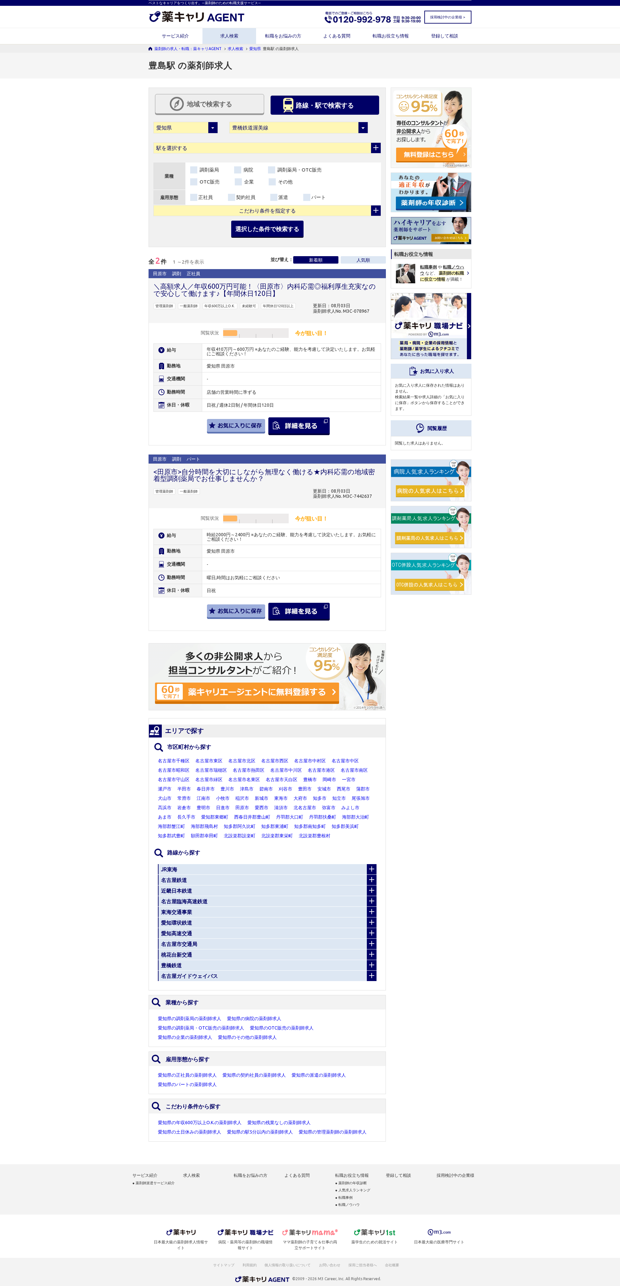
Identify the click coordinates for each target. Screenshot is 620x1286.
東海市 (281, 798)
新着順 (316, 260)
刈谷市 (285, 789)
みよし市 (350, 807)
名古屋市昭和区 (174, 770)
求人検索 (229, 35)
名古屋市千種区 (174, 760)
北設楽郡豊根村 (314, 835)
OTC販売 (209, 181)
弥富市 (329, 807)
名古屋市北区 (241, 760)
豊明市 (203, 807)
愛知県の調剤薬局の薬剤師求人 (189, 1018)
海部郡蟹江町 (171, 826)
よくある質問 (336, 35)
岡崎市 (329, 779)
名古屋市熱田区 (248, 770)
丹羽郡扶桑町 (322, 817)
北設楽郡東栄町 (277, 835)
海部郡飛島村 (204, 826)
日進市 (223, 807)
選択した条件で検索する (267, 228)
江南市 (203, 798)
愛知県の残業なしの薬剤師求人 (279, 1122)
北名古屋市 (305, 807)
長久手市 (186, 817)
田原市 (242, 807)
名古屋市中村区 (310, 760)
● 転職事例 (344, 1197)
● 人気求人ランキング (352, 1190)
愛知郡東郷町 (214, 817)
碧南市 (266, 789)
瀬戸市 (164, 789)
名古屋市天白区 (281, 779)
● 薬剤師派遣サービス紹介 (153, 1183)
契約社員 (245, 197)
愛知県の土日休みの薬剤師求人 (189, 1132)
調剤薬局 (208, 170)
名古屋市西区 (274, 760)
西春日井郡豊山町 (252, 817)
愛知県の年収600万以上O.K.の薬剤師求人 (200, 1122)
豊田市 (305, 789)
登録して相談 (444, 35)
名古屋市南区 (354, 770)
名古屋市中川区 (286, 770)
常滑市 (184, 798)
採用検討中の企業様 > (447, 17)
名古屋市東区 (208, 760)
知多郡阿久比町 (239, 826)
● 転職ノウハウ (347, 1205)
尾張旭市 (361, 798)
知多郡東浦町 (274, 826)
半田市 (184, 789)
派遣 (283, 197)
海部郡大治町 (355, 817)
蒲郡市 (363, 789)
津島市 (246, 789)
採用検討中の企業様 (455, 1175)
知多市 (319, 798)
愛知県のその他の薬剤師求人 (247, 1037)
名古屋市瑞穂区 (211, 770)
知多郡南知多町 (310, 826)
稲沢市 (242, 798)
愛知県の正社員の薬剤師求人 (187, 1075)
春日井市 (206, 789)
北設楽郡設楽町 (239, 835)
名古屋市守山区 (174, 779)
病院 (247, 170)
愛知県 (255, 49)
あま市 (164, 817)
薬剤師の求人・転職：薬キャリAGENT (188, 49)
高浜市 (164, 807)
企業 (248, 181)
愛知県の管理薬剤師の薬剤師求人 (333, 1132)
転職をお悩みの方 (283, 35)
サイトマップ (223, 1265)
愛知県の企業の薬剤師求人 (185, 1037)
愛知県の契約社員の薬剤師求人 (254, 1075)
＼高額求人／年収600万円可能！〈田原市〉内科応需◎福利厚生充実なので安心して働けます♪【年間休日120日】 (264, 289)
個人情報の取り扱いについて (287, 1265)
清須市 (281, 807)
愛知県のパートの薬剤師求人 (187, 1084)
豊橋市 (310, 779)
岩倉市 (184, 807)
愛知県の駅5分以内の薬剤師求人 (260, 1132)
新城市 (261, 798)
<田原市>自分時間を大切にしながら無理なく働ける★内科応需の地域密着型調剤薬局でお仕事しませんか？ (264, 475)
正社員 (205, 197)
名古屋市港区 (321, 770)
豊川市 (227, 789)
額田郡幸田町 (204, 835)
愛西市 (261, 807)
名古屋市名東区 (244, 779)
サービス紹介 (175, 35)
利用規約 (250, 1265)
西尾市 (343, 789)
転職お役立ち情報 (391, 35)
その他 (285, 181)
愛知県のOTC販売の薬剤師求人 (282, 1028)
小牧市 (223, 798)
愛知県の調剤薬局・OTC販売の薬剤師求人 (201, 1028)
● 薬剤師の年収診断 (351, 1183)
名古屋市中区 (345, 760)
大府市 (300, 798)
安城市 (324, 789)
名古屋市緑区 (208, 779)
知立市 (339, 798)
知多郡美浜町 (345, 826)
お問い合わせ (330, 1265)
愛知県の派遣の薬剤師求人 (319, 1075)
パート (318, 197)
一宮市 (349, 779)
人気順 (363, 260)
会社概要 (392, 1265)
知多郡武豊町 (171, 835)
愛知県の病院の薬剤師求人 (254, 1018)
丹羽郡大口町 (289, 817)
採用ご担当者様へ (362, 1265)
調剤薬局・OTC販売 (299, 170)
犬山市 (164, 798)
